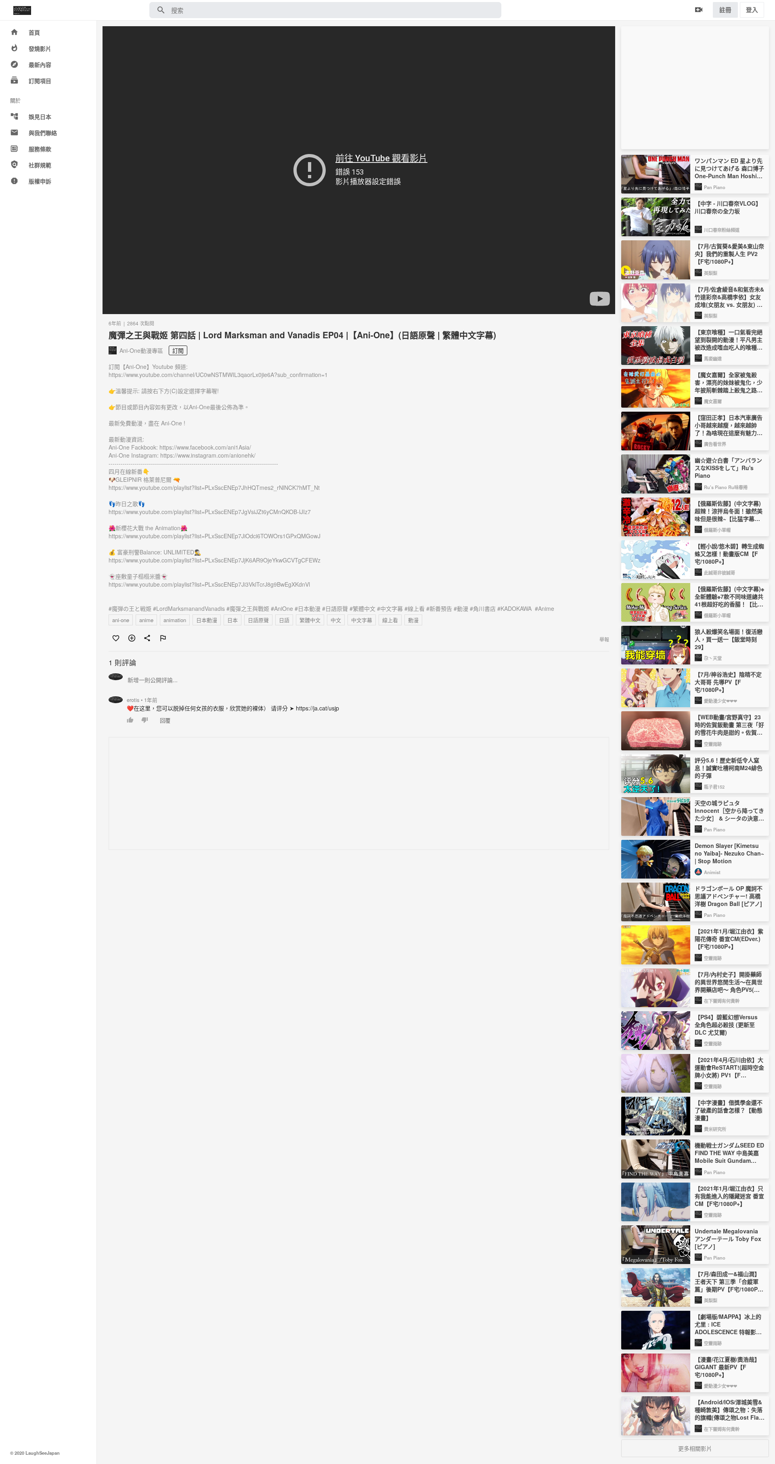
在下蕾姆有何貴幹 (721, 1001)
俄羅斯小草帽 (717, 530)
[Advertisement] (351, 793)
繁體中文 (310, 620)
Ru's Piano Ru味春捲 (726, 487)
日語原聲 (258, 620)
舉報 (604, 639)
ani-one (120, 620)
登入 (752, 9)
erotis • (142, 700)
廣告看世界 (715, 444)
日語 (284, 620)
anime (146, 620)
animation (174, 620)
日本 (232, 620)
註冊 (725, 9)
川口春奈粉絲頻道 (721, 230)
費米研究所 (715, 1129)
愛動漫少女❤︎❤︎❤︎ (720, 701)
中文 (336, 620)
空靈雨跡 (713, 744)
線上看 (390, 620)
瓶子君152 (714, 786)
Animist (712, 872)
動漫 (413, 620)
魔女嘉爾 (713, 401)
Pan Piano (714, 187)
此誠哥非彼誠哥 (719, 572)
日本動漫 (206, 620)
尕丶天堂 (713, 658)
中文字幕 (361, 620)
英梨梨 (710, 273)
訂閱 (178, 350)
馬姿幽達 (713, 358)
